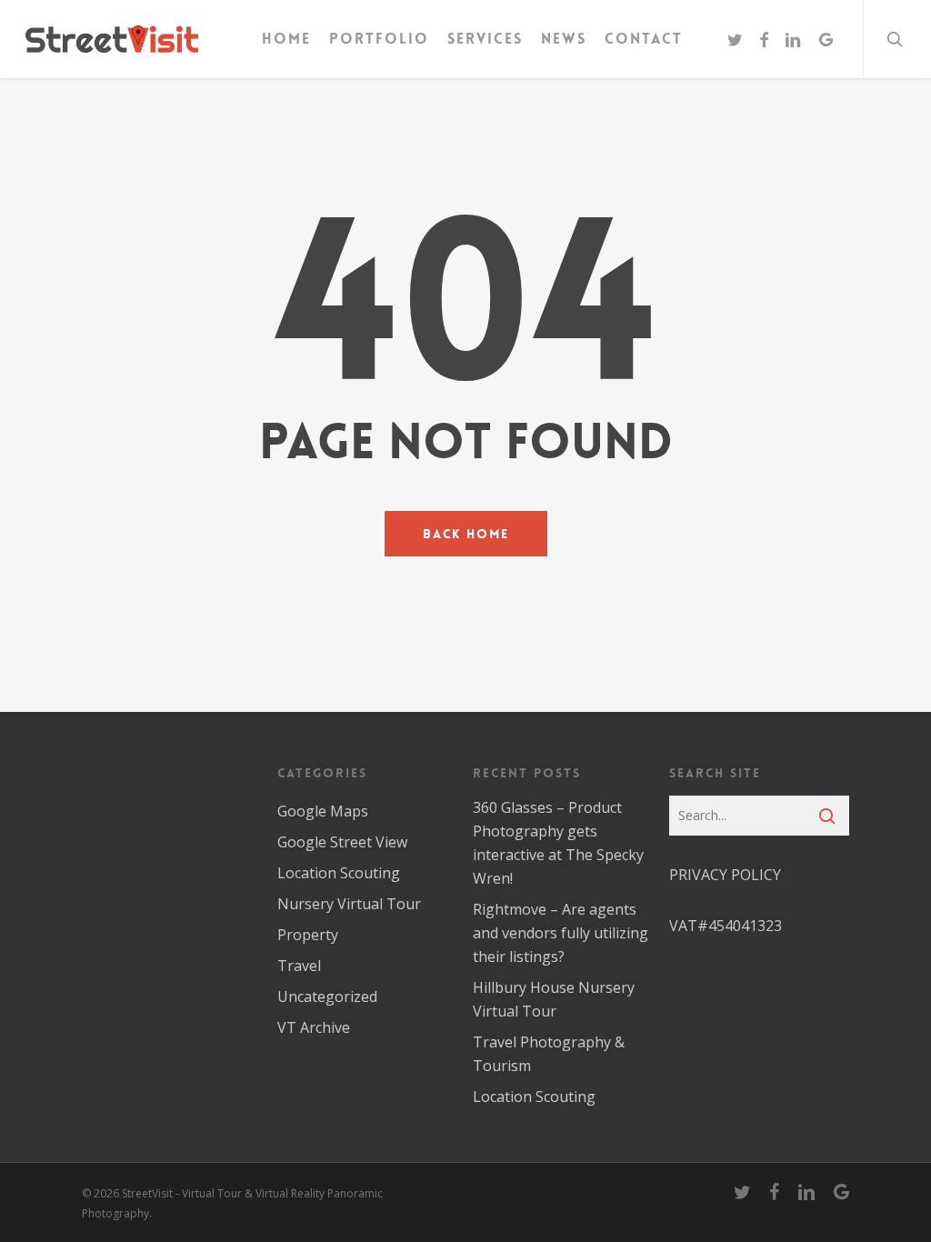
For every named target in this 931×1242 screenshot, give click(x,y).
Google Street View (342, 842)
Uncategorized (327, 997)
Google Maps (322, 811)
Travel (299, 966)
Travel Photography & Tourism (549, 1054)
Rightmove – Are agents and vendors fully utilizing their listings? (560, 933)
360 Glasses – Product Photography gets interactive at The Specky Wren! (558, 842)
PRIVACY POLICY (725, 875)
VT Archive (313, 1027)
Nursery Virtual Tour (349, 904)
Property (307, 935)
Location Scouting (338, 873)
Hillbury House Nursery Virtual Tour (554, 999)
